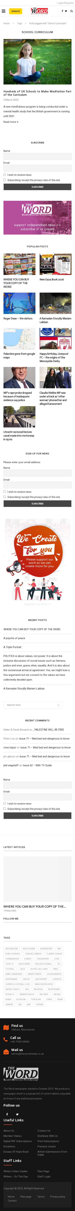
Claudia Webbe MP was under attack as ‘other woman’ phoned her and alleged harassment (53, 398)
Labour (25, 979)
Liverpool (57, 979)
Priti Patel (44, 994)
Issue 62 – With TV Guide (37, 765)
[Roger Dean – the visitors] (19, 303)
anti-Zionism (29, 949)
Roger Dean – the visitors (17, 318)
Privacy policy (57, 1196)
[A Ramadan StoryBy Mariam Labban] (56, 303)
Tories (49, 999)
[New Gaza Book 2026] (56, 264)
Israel (56, 969)
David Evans (24, 964)
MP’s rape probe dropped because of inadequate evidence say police (17, 396)
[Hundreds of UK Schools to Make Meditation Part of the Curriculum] (37, 61)
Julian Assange (54, 974)
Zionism (39, 1004)
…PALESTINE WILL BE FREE (48, 729)
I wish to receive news (19, 174)
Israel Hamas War (13, 974)
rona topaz (9, 747)
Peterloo (9, 994)
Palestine (38, 989)
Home (6, 23)
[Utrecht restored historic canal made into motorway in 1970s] (19, 416)
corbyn (27, 959)
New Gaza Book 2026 (52, 279)
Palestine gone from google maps (19, 355)
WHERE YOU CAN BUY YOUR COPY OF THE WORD (16, 283)
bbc (59, 949)
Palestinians (54, 989)
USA (19, 1004)
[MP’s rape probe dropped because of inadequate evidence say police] (19, 377)
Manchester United (44, 984)
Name (6, 151)
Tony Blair (36, 999)
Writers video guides (15, 1171)
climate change (54, 954)
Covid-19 (9, 964)
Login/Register (65, 3)
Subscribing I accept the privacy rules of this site (34, 180)
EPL (59, 964)
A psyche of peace (14, 638)
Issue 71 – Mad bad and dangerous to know (44, 738)
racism (57, 994)
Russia (8, 999)
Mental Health (12, 989)
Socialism (21, 999)
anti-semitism (11, 949)
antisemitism (46, 949)
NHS (27, 989)
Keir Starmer (11, 979)
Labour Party (41, 979)
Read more (9, 121)
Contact (12, 1200)
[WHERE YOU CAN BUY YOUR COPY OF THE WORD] (19, 264)
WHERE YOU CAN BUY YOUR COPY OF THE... (34, 906)
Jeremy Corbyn (34, 974)
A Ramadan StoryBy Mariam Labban (55, 320)
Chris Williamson (33, 954)
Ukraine (9, 1004)
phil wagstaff (10, 765)
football (10, 969)
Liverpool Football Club (17, 984)
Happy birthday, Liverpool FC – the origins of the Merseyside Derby (54, 357)
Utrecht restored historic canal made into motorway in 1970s (18, 435)
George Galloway (39, 969)
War (29, 1004)
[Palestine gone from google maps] (19, 338)
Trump (60, 999)
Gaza (22, 969)
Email (6, 162)
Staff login (44, 1176)
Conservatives (12, 959)
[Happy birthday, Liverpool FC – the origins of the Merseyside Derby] (56, 338)
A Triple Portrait (12, 647)
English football (43, 964)
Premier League (27, 994)
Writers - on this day (15, 1176)
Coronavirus (42, 959)
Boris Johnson (12, 954)
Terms (40, 1196)
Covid (56, 959)
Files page (43, 1171)
